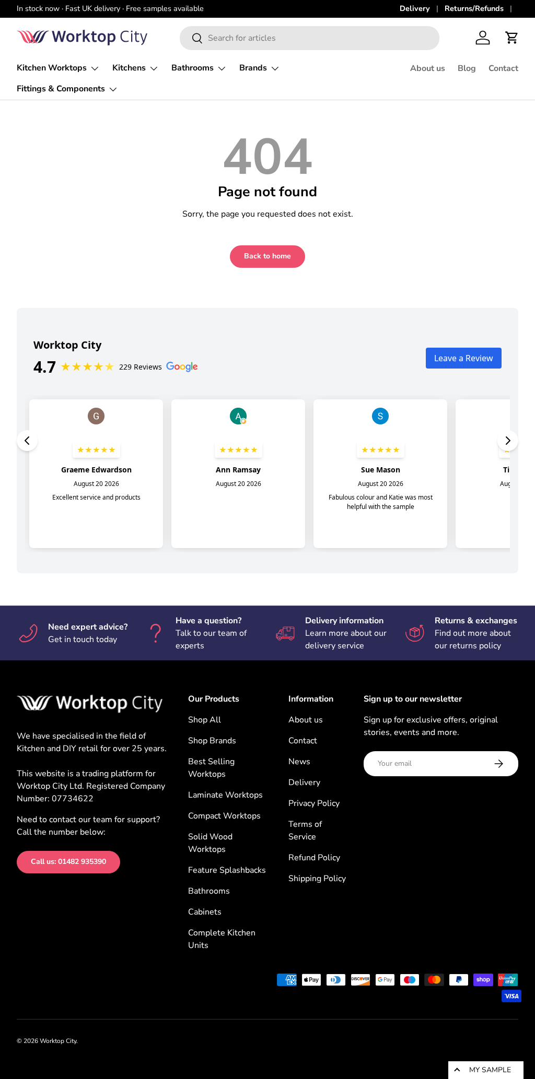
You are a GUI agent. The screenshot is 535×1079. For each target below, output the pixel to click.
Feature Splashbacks (227, 870)
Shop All (204, 720)
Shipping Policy (317, 878)
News (299, 761)
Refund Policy (314, 857)
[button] (512, 37)
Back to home (267, 256)
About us (427, 68)
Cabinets (205, 912)
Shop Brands (212, 740)
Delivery (415, 8)
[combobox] (309, 38)
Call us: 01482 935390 (68, 862)
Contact (503, 68)
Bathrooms (209, 891)
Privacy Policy (314, 803)
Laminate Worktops (225, 795)
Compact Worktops (224, 816)
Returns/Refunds (474, 8)
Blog (467, 68)
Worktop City (58, 1041)
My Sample (490, 1070)
